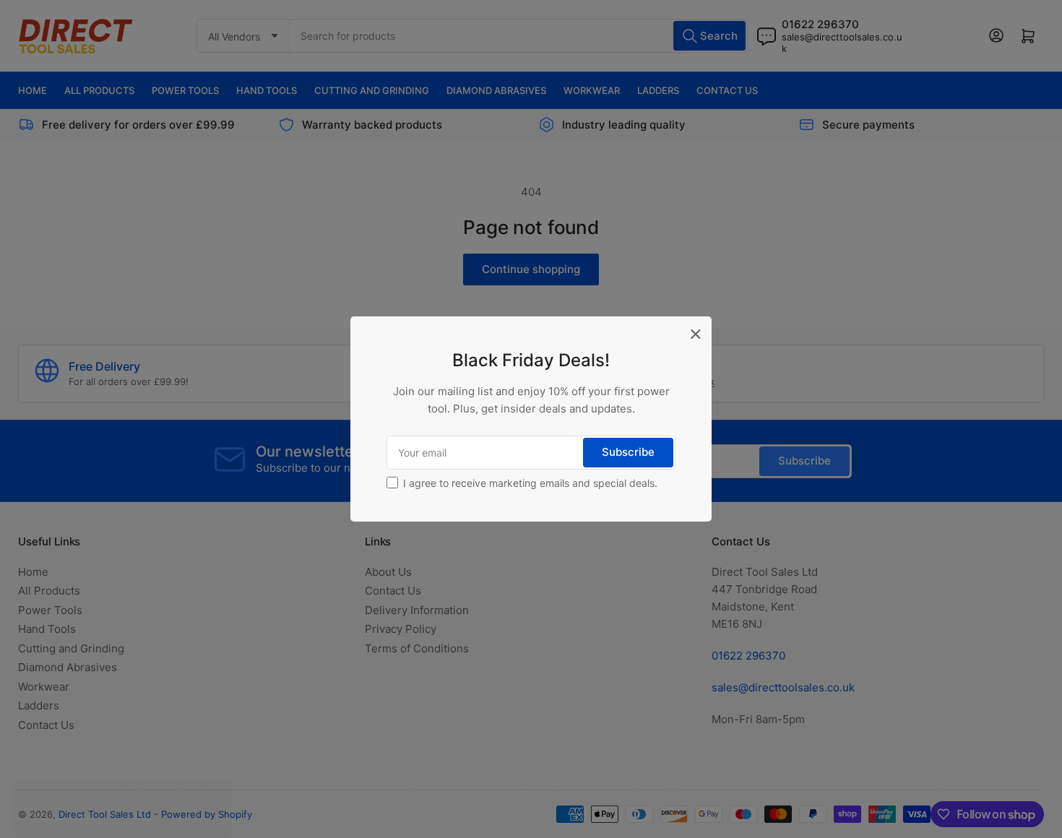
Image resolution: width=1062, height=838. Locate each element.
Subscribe (628, 452)
